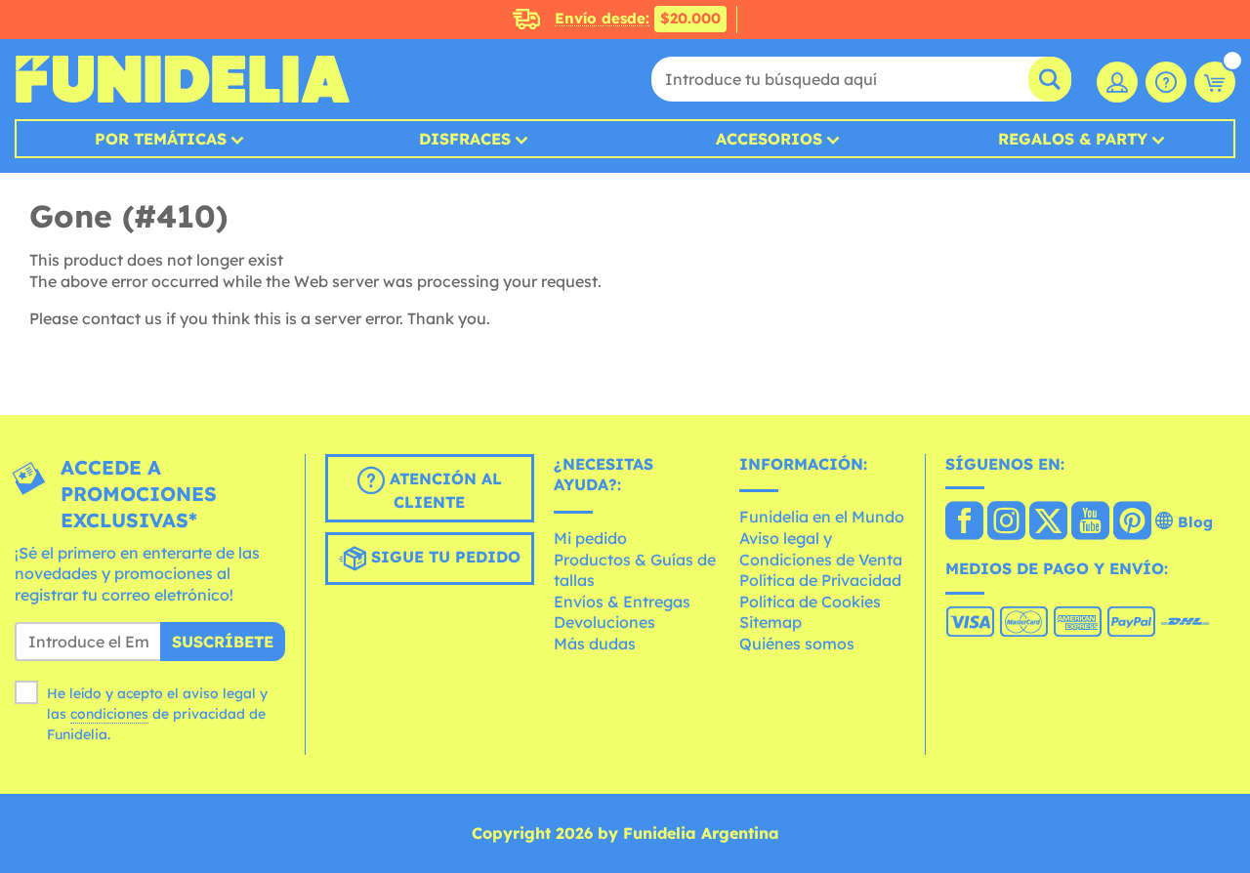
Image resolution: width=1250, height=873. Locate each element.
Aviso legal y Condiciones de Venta (820, 548)
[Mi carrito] (1214, 82)
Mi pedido (590, 538)
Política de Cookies (810, 601)
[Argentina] (964, 522)
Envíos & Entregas (622, 601)
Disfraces (465, 138)
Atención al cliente (443, 490)
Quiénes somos (796, 643)
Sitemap (770, 622)
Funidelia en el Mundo (821, 516)
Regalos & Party (1072, 138)
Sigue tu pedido (443, 556)
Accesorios (769, 138)
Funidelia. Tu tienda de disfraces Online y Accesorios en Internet (182, 79)
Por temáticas (161, 138)
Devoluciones (604, 622)
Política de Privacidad (820, 580)
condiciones (109, 714)
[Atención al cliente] (1166, 82)
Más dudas (595, 643)
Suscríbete (222, 641)
